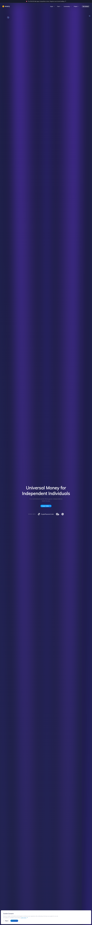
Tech (58, 6)
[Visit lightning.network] (57, 514)
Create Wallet (45, 506)
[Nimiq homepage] (6, 6)
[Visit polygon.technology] (62, 514)
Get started (86, 6)
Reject (6, 920)
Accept (15, 920)
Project (75, 6)
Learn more (24, 917)
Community (67, 6)
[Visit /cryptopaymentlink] (46, 514)
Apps (51, 6)
